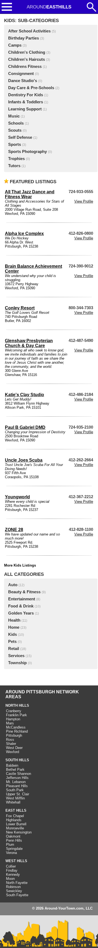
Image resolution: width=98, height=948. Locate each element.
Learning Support (25, 109)
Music (14, 116)
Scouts (15, 130)
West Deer (14, 748)
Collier (11, 866)
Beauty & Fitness (24, 592)
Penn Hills (14, 840)
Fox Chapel (15, 816)
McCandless (16, 727)
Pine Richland (17, 731)
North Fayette (16, 883)
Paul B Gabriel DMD (25, 427)
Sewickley (14, 891)
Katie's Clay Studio (24, 394)
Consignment (21, 73)
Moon (10, 879)
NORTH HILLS (17, 705)
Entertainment (21, 599)
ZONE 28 (14, 529)
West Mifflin (15, 798)
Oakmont (13, 836)
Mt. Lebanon (16, 782)
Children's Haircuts (26, 59)
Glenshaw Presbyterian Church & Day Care (29, 343)
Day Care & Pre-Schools (31, 88)
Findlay (11, 870)
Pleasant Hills (17, 786)
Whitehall (13, 802)
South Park (15, 790)
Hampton (13, 719)
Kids (12, 634)
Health (14, 620)
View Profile (83, 201)
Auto (12, 585)
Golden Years (21, 613)
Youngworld (17, 497)
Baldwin (12, 765)
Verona (11, 853)
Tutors (14, 166)
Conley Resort (20, 308)
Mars (10, 723)
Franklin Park (16, 715)
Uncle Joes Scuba (23, 460)
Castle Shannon (18, 774)
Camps (15, 45)
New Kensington (19, 832)
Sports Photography (27, 151)
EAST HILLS (15, 810)
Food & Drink (20, 606)
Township (17, 663)
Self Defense (20, 137)
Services (16, 656)
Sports (14, 144)
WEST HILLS (16, 861)
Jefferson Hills (17, 778)
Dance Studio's (22, 81)
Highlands (14, 820)
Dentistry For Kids (25, 95)
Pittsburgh (14, 735)
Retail (13, 648)
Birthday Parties (23, 38)
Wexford (12, 752)
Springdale (14, 849)
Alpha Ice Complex (24, 233)
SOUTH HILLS (17, 760)
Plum (10, 844)
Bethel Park (15, 770)
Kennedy (13, 874)
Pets (12, 641)
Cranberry (13, 711)
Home (13, 627)
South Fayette (17, 895)
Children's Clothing (26, 52)
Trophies (16, 159)
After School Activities (29, 31)
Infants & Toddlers (25, 102)
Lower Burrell (16, 824)
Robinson (13, 887)
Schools (16, 123)
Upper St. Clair (17, 794)
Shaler (11, 744)
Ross (10, 740)
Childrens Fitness (25, 66)
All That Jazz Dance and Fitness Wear (29, 194)
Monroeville (15, 828)
